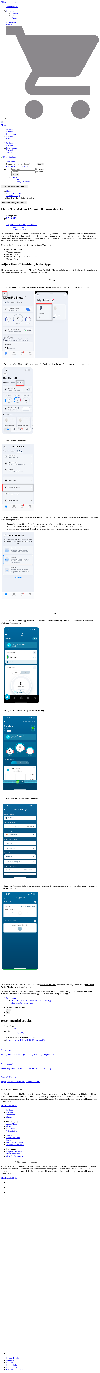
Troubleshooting (13, 195)
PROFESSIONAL (9, 1106)
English (14, 13)
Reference (15, 1028)
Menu (3, 125)
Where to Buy (12, 6)
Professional (11, 22)
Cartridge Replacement (15, 1156)
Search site (10, 161)
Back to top (11, 998)
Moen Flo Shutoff (13, 193)
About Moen (11, 1124)
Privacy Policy (12, 1365)
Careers (9, 1126)
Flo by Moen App (18, 229)
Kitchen (9, 132)
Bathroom (10, 129)
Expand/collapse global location (14, 203)
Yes (8, 1010)
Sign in (9, 25)
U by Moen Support (14, 1142)
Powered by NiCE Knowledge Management (25, 1040)
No (8, 1013)
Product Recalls (12, 1358)
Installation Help (13, 1138)
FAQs (8, 1140)
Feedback (10, 1360)
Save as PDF (11, 218)
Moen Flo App (17, 227)
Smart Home (11, 134)
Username (40, 169)
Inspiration (10, 136)
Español (14, 16)
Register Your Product (15, 1151)
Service (9, 139)
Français (14, 18)
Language (10, 11)
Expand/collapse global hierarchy (14, 186)
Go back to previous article (17, 166)
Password (40, 172)
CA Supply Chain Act (15, 1370)
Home (8, 191)
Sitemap (9, 1363)
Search (9, 164)
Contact (9, 1117)
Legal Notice (11, 1367)
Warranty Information (15, 1145)
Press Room (11, 1128)
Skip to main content (9, 2)
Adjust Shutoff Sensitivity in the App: (21, 224)
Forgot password (23, 182)
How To (20, 1033)
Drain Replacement (14, 1154)
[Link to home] (8, 157)
